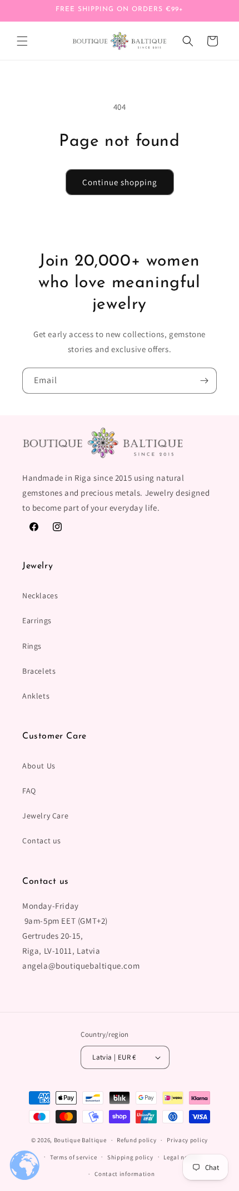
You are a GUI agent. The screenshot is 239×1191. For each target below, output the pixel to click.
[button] (22, 41)
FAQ (29, 791)
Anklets (35, 696)
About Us (39, 766)
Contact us (41, 841)
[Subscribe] (204, 381)
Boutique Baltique (80, 1140)
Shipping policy (130, 1157)
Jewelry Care (45, 816)
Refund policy (136, 1140)
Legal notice (181, 1157)
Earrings (37, 620)
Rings (32, 646)
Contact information (124, 1174)
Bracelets (39, 671)
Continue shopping (119, 182)
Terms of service (73, 1157)
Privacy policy (187, 1140)
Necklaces (40, 595)
